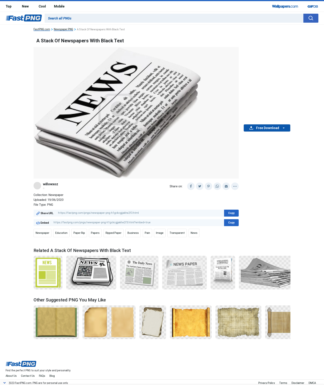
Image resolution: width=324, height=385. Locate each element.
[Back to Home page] (24, 18)
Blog (52, 375)
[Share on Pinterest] (208, 186)
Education (61, 232)
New (25, 6)
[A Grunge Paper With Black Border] (238, 322)
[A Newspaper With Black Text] (184, 272)
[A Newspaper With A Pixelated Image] (91, 272)
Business (133, 232)
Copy (231, 213)
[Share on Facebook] (191, 186)
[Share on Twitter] (199, 186)
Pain (147, 232)
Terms (283, 382)
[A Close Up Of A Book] (56, 322)
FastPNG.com (42, 29)
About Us (11, 375)
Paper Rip (79, 232)
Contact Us (28, 375)
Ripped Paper (114, 232)
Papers (95, 232)
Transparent (177, 232)
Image (160, 232)
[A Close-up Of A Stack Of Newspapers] (271, 272)
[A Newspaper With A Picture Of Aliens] (139, 272)
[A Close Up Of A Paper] (109, 322)
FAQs (42, 375)
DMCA (312, 382)
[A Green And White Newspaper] (48, 272)
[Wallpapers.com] (285, 6)
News (194, 232)
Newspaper (42, 232)
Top (8, 6)
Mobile (59, 6)
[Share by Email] (226, 186)
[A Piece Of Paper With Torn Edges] (152, 322)
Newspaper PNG (63, 29)
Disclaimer (298, 382)
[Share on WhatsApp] (217, 186)
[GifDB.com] (313, 6)
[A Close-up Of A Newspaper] (222, 272)
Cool (42, 6)
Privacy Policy (266, 382)
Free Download (267, 128)
